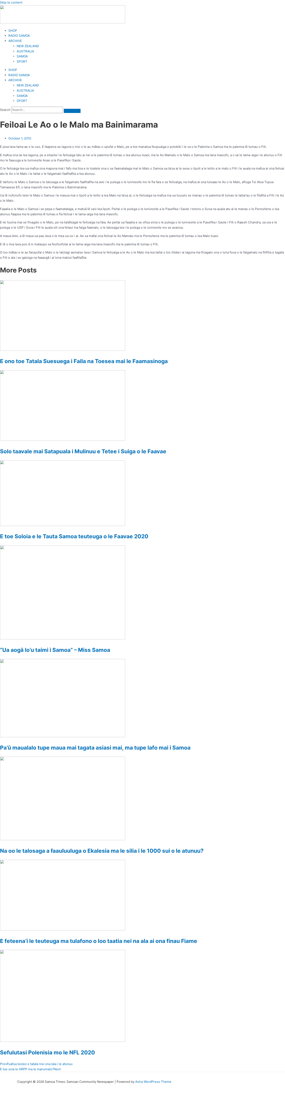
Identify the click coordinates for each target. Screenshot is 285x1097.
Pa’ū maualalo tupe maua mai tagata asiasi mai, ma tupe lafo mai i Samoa (95, 747)
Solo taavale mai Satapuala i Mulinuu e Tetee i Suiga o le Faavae (83, 451)
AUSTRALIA (25, 51)
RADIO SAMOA (19, 36)
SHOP (12, 31)
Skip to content (11, 2)
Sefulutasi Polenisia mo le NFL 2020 (47, 1052)
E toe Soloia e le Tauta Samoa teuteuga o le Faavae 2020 (74, 536)
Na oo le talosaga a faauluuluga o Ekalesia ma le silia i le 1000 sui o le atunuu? (102, 850)
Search (5, 110)
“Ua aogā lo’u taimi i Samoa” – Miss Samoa (55, 650)
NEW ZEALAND (28, 46)
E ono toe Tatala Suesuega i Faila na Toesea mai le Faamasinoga (84, 361)
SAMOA (22, 56)
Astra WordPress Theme (153, 1082)
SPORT (22, 61)
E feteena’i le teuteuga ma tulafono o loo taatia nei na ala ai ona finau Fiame (98, 941)
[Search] (72, 111)
